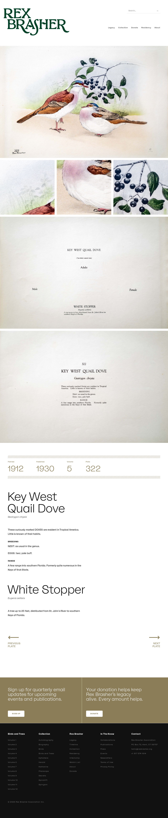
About (157, 27)
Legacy (111, 27)
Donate (134, 27)
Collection (123, 27)
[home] (41, 21)
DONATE (94, 713)
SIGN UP (16, 713)
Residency (146, 27)
